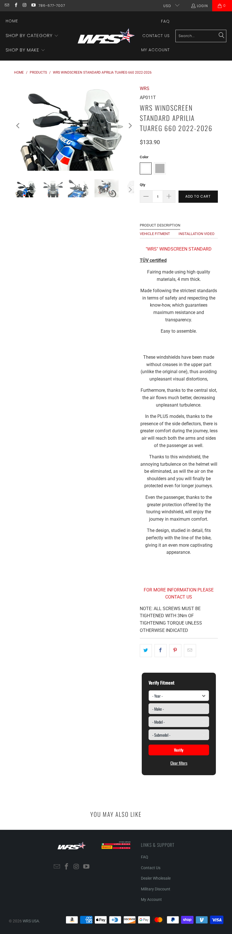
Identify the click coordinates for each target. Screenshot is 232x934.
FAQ (144, 857)
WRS (144, 88)
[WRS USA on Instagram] (24, 5)
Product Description (160, 225)
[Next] (129, 126)
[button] (32, 36)
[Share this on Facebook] (160, 650)
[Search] (221, 35)
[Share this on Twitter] (146, 650)
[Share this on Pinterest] (175, 650)
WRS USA (31, 921)
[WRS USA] (107, 36)
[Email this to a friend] (190, 650)
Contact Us (150, 867)
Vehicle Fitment (155, 234)
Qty (142, 185)
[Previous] (18, 126)
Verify (178, 750)
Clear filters (178, 763)
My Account (151, 899)
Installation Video (196, 234)
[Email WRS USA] (6, 5)
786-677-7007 (51, 5)
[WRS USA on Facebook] (15, 5)
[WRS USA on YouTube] (33, 5)
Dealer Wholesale (156, 878)
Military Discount (155, 889)
